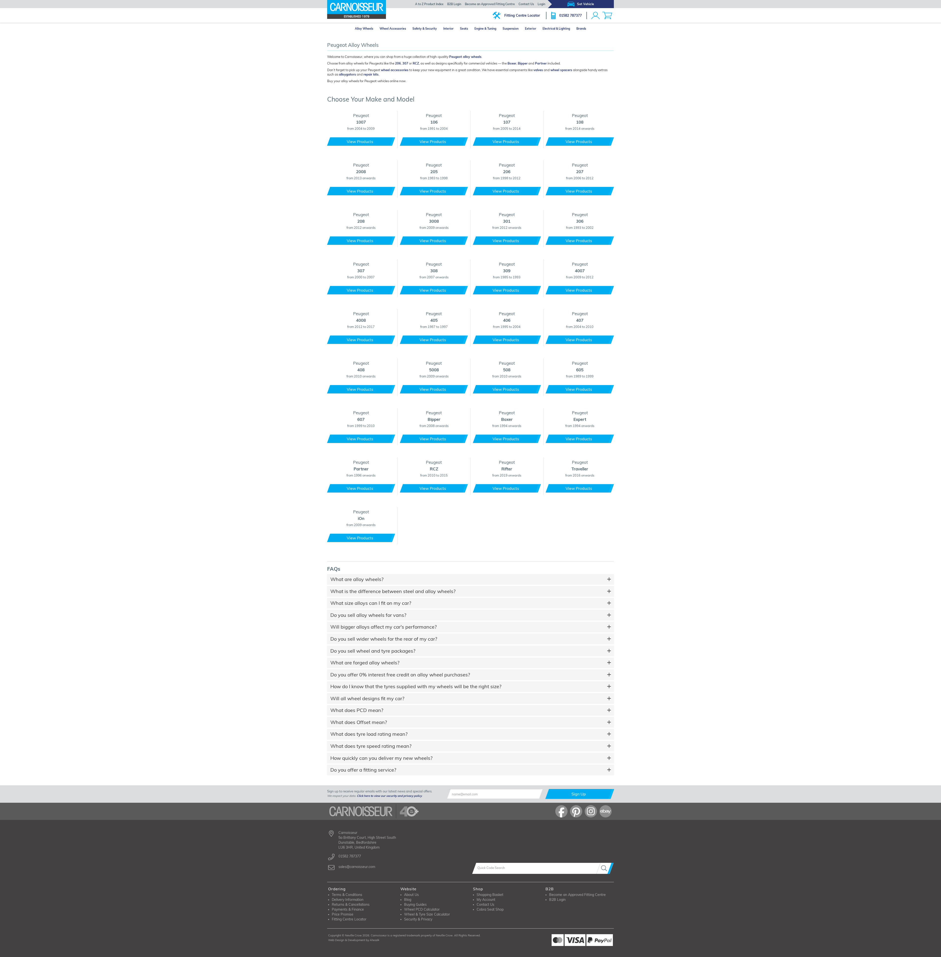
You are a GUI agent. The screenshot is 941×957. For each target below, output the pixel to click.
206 (398, 63)
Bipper (523, 63)
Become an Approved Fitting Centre (490, 4)
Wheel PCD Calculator (422, 909)
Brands (581, 28)
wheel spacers (561, 70)
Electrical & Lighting (556, 28)
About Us (411, 894)
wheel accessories (395, 70)
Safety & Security (424, 28)
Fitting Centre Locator (522, 15)
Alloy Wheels (364, 28)
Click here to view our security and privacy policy (389, 796)
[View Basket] (607, 15)
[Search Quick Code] (605, 868)
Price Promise (342, 914)
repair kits (371, 74)
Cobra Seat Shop (490, 909)
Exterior (530, 28)
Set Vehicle (585, 4)
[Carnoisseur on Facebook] (561, 811)
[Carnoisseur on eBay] (605, 811)
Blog (407, 899)
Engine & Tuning (485, 28)
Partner (541, 63)
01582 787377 (570, 15)
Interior (448, 28)
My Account (486, 899)
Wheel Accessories (393, 28)
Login (541, 4)
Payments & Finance (348, 909)
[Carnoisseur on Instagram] (590, 811)
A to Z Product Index (429, 4)
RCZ (416, 63)
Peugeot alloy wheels (465, 57)
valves (538, 70)
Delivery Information (347, 899)
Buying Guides (415, 904)
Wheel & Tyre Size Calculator (427, 914)
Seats (464, 28)
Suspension (511, 28)
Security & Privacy (418, 919)
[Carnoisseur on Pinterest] (576, 811)
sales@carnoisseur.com (356, 867)
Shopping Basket (490, 894)
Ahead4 (374, 940)
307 (405, 63)
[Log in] (595, 15)
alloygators (347, 74)
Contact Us (526, 4)
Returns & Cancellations (351, 904)
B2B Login (454, 4)
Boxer (512, 63)
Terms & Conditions (347, 894)
